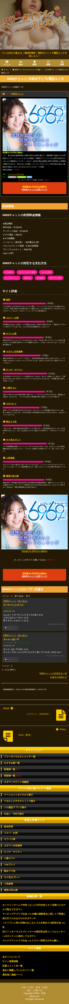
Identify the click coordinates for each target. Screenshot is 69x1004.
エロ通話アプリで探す (15, 807)
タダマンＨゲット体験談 (16, 782)
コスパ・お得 (12, 318)
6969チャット (17, 94)
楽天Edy (28, 278)
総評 (8, 299)
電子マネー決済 (55, 278)
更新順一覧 (12, 775)
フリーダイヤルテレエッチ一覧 (19, 756)
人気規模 (10, 458)
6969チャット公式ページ (34, 188)
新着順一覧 (11, 769)
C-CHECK (9, 272)
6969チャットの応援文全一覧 (53, 673)
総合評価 (8, 826)
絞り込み (22, 601)
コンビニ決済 (46, 272)
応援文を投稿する (58, 677)
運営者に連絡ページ (12, 974)
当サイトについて (11, 957)
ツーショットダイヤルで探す (18, 795)
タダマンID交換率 (14, 351)
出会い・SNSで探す (14, 814)
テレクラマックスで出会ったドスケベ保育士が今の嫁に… (31, 940)
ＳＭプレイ (11, 403)
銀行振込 (40, 278)
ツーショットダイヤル (16, 174)
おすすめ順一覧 (12, 763)
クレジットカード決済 (27, 272)
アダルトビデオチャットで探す (19, 801)
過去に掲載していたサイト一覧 (18, 970)
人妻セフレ (11, 388)
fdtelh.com (34, 996)
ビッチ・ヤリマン (14, 369)
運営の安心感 (12, 476)
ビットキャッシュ (11, 278)
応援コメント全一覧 (12, 965)
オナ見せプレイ (13, 440)
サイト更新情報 (10, 961)
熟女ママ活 (11, 421)
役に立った (11, 628)
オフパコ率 (11, 333)
